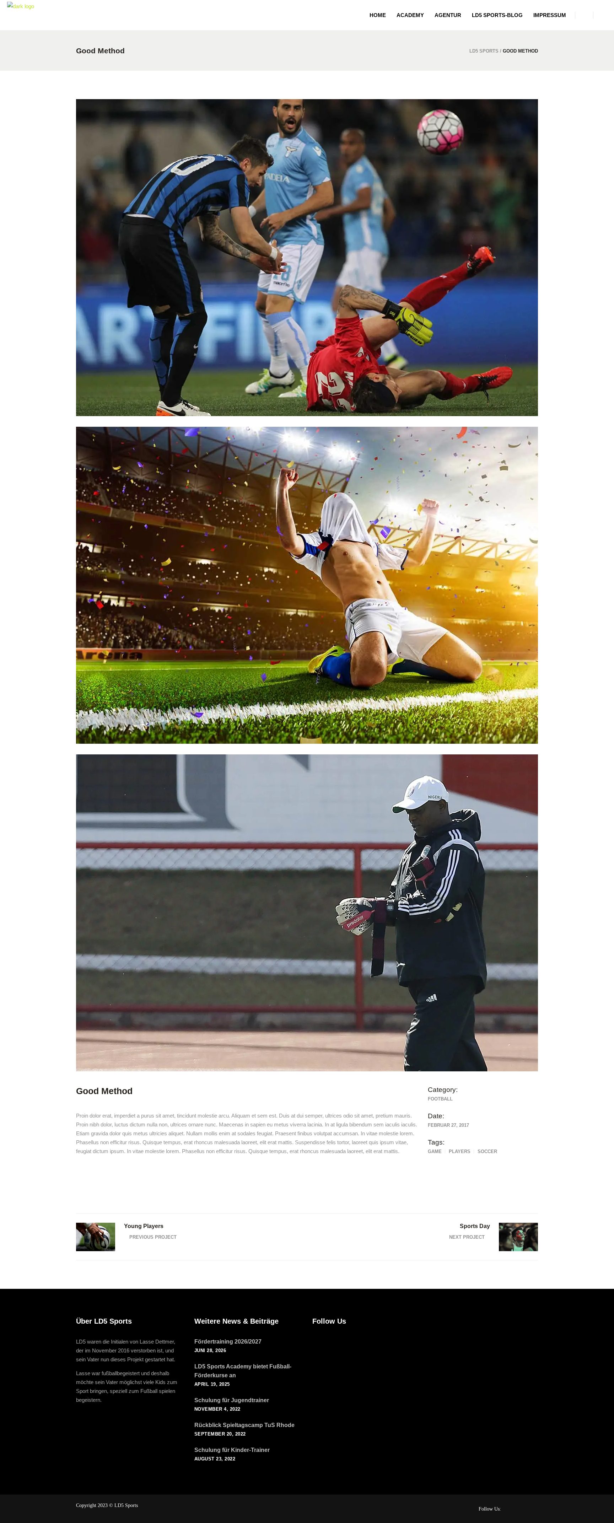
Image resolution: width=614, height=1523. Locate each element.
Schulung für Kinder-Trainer (232, 1450)
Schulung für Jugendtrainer (231, 1400)
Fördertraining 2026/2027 (228, 1342)
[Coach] (307, 912)
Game (435, 1151)
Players (459, 1151)
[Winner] (307, 585)
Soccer (487, 1151)
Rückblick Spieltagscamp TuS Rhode (244, 1425)
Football (440, 1099)
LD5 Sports (484, 51)
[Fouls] (307, 257)
